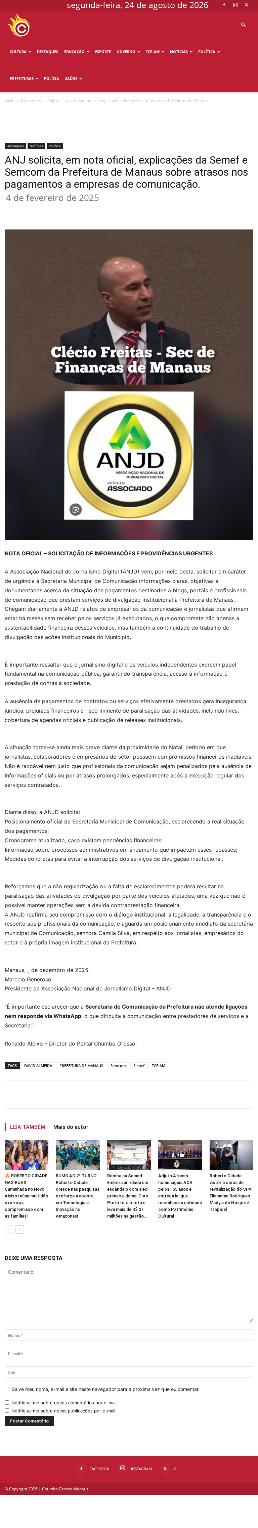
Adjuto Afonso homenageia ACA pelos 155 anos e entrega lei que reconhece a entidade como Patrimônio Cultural (180, 1196)
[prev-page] (9, 1229)
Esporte (103, 51)
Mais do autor (70, 1127)
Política (206, 51)
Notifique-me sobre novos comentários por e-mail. (64, 1402)
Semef (138, 1065)
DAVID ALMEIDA (38, 1065)
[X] (246, 4)
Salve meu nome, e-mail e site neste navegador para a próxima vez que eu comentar (105, 1389)
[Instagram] (235, 4)
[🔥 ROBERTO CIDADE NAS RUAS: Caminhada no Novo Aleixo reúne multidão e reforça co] (26, 1155)
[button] (243, 25)
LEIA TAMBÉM (27, 1127)
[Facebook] (224, 4)
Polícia (51, 78)
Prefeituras (22, 78)
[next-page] (19, 1229)
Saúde (71, 78)
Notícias (179, 51)
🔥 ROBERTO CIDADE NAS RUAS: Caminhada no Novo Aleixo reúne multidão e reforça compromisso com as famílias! (26, 1196)
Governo (126, 51)
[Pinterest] (96, 210)
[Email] (127, 210)
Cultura (18, 51)
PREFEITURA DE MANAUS (81, 1065)
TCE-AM (153, 51)
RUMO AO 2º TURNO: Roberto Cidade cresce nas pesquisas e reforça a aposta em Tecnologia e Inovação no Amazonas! (77, 1196)
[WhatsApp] (111, 210)
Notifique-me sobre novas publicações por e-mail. (64, 1410)
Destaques (47, 51)
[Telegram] (142, 210)
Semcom (118, 1065)
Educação (74, 51)
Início (9, 100)
